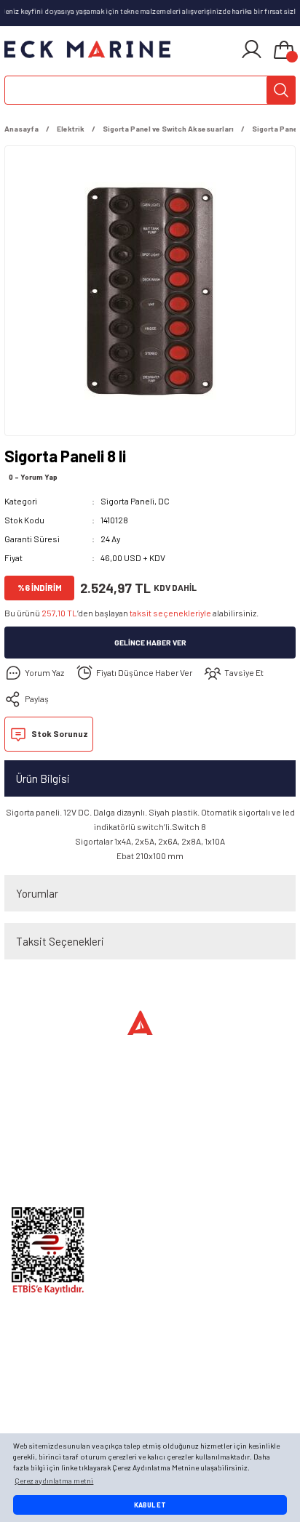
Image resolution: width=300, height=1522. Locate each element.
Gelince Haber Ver (150, 642)
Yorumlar (37, 893)
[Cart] (284, 51)
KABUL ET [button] (150, 1505)
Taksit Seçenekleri (60, 941)
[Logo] (87, 49)
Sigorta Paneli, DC (135, 501)
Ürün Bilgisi (43, 778)
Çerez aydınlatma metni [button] (54, 1480)
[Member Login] (252, 49)
